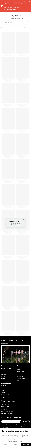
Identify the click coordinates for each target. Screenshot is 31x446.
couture (4, 376)
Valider (25, 421)
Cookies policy (22, 376)
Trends (3, 381)
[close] (29, 2)
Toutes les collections (7, 28)
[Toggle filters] (27, 22)
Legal (18, 369)
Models (3, 379)
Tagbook (4, 390)
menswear (4, 374)
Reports (4, 385)
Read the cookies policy (8, 439)
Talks (3, 392)
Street (3, 388)
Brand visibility (6, 414)
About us (4, 409)
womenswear (6, 372)
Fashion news (6, 383)
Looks (18, 28)
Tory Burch (15, 15)
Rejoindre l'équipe (7, 411)
